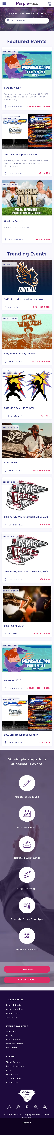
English (26, 1123)
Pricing (9, 1035)
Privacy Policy (13, 1013)
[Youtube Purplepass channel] (45, 1107)
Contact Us (12, 1082)
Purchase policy (14, 1009)
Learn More (27, 969)
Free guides (12, 1074)
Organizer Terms (14, 1043)
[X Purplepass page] (18, 1107)
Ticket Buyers (13, 1062)
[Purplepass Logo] (27, 4)
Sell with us (12, 1031)
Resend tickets (13, 1005)
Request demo (13, 1039)
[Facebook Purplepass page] (9, 1107)
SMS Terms (11, 1017)
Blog (8, 1070)
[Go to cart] (49, 4)
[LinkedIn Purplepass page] (27, 1107)
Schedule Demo (27, 980)
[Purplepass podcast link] (36, 1107)
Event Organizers (15, 1066)
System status (13, 1078)
